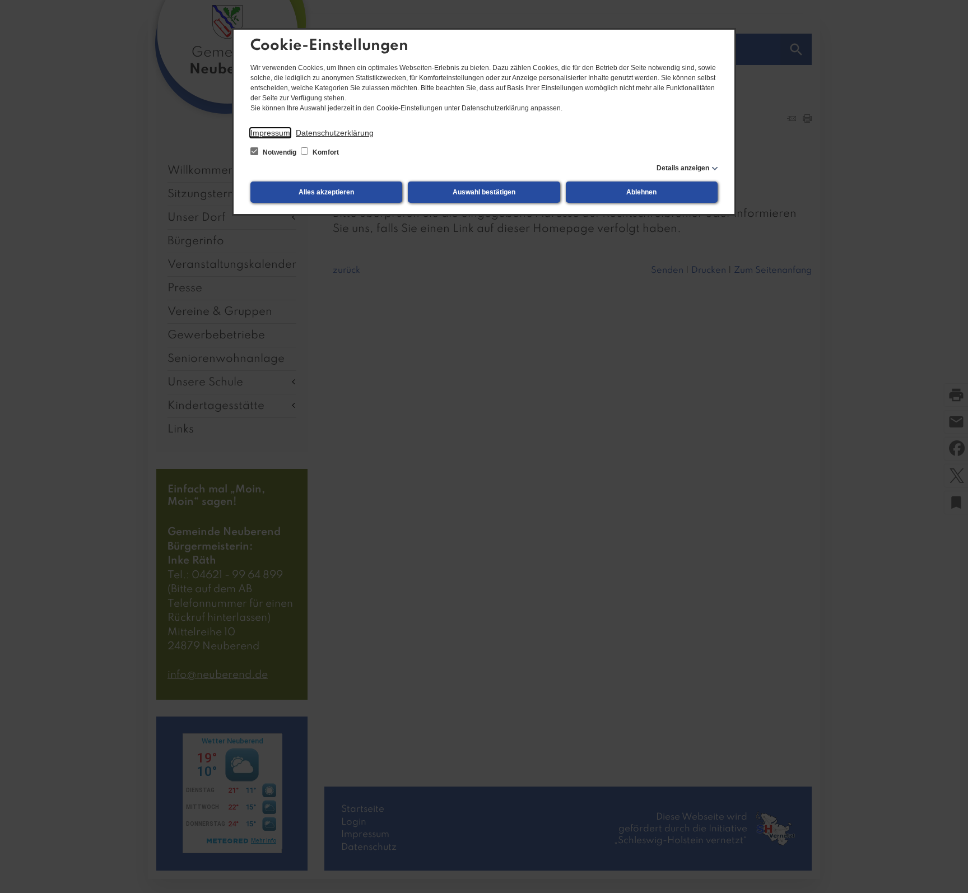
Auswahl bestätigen (484, 192)
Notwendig (279, 152)
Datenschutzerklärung (335, 132)
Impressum (270, 132)
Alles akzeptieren (326, 192)
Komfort (325, 152)
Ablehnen (641, 192)
